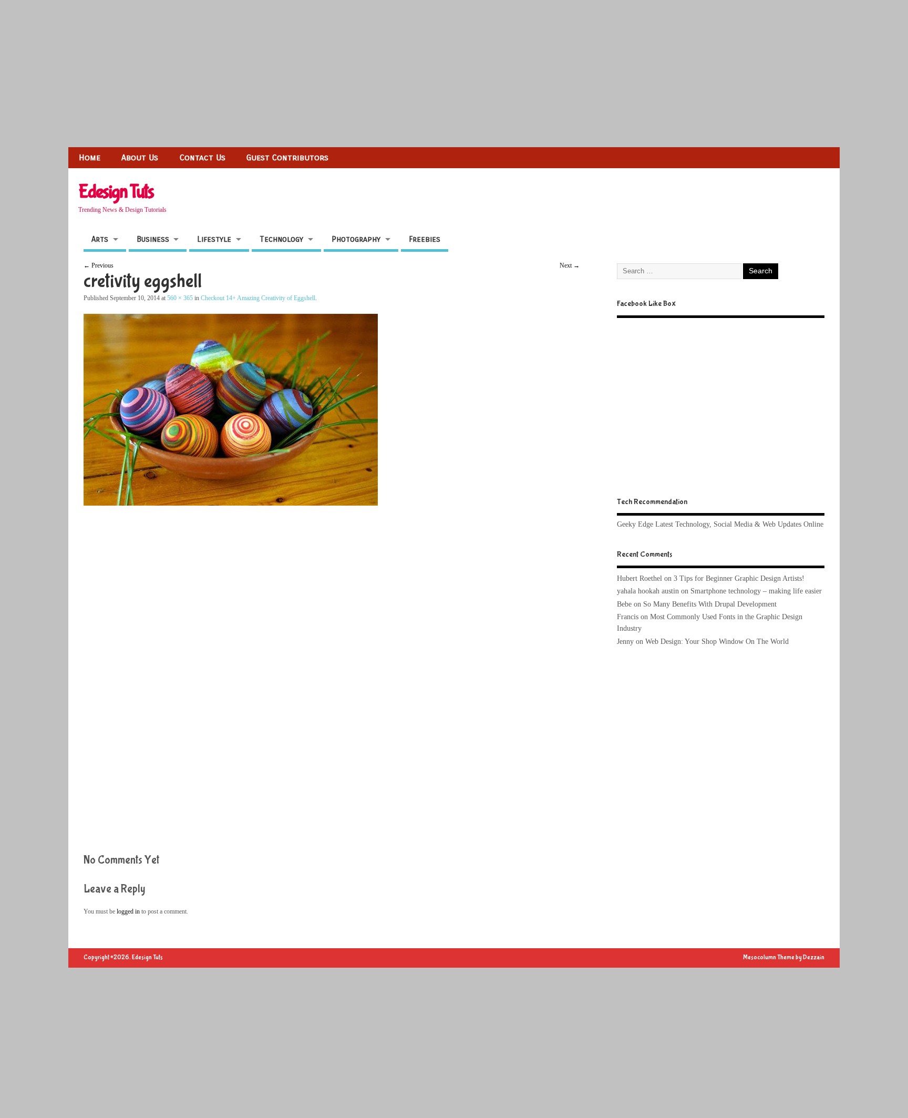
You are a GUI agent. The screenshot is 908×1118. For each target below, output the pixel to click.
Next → (570, 265)
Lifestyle (214, 239)
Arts (99, 239)
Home (89, 157)
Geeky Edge (635, 524)
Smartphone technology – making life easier (756, 591)
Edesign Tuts (115, 192)
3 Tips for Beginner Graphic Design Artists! (739, 578)
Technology (281, 239)
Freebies (424, 239)
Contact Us (202, 157)
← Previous (98, 265)
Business (153, 239)
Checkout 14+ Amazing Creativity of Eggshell (258, 298)
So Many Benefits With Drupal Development (710, 604)
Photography (356, 239)
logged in (128, 911)
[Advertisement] (315, 73)
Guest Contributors (287, 157)
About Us (139, 157)
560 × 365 (180, 298)
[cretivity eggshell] (231, 503)
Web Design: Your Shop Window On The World (717, 641)
